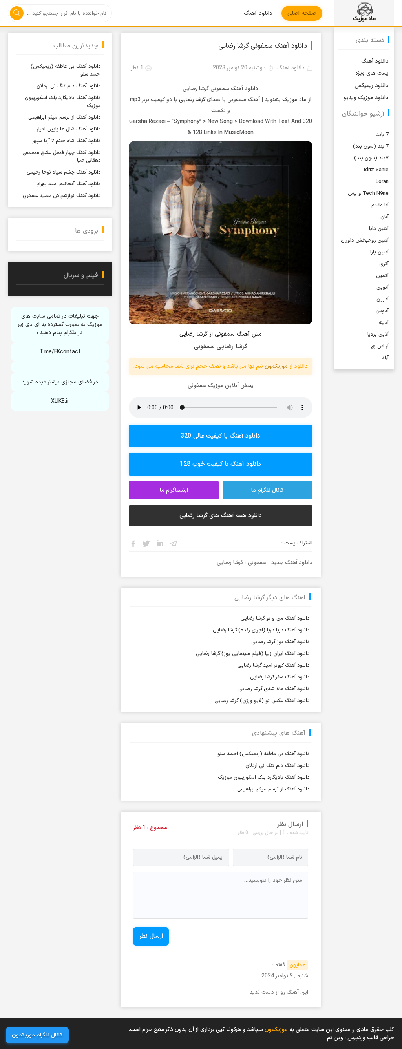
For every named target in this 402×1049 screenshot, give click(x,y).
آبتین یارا (379, 252)
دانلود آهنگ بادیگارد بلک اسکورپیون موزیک (264, 777)
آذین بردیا (378, 334)
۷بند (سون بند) (371, 158)
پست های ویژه (372, 73)
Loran (382, 182)
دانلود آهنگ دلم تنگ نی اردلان (277, 766)
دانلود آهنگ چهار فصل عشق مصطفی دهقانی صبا (61, 157)
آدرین (382, 299)
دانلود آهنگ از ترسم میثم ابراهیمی (273, 789)
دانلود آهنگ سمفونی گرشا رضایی (262, 46)
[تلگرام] (174, 543)
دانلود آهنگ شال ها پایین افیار (69, 129)
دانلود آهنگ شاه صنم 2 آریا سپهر (66, 141)
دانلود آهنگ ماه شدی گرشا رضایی (274, 689)
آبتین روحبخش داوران (365, 240)
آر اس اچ (380, 346)
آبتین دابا (379, 229)
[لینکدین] (160, 543)
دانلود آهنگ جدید (291, 563)
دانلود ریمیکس (371, 85)
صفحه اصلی (301, 13)
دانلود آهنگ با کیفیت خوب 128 (220, 464)
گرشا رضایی (192, 100)
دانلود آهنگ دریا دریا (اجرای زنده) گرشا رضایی (261, 630)
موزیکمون (364, 13)
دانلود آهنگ (258, 13)
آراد (385, 358)
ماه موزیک (294, 100)
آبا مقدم (380, 205)
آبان (384, 217)
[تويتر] (146, 543)
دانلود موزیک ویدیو (366, 98)
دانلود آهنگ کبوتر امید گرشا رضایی (274, 665)
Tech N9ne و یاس (368, 193)
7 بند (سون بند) (371, 146)
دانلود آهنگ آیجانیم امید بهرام (69, 184)
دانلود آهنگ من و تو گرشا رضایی (275, 618)
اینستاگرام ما (174, 490)
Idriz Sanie (376, 170)
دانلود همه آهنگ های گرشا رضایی (220, 515)
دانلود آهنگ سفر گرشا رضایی (280, 677)
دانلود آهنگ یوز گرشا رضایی (280, 642)
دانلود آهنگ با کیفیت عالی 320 (220, 436)
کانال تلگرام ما (267, 490)
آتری (384, 264)
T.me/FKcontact (60, 352)
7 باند (382, 135)
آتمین (382, 276)
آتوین (382, 287)
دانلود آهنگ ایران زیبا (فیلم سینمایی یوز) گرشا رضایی (253, 654)
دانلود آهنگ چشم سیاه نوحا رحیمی (64, 172)
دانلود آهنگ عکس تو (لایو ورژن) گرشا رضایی (262, 701)
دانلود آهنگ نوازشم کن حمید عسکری (62, 196)
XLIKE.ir (60, 401)
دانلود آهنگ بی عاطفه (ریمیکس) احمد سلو (263, 754)
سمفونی (257, 563)
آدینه (384, 323)
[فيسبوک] (133, 543)
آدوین (382, 311)
